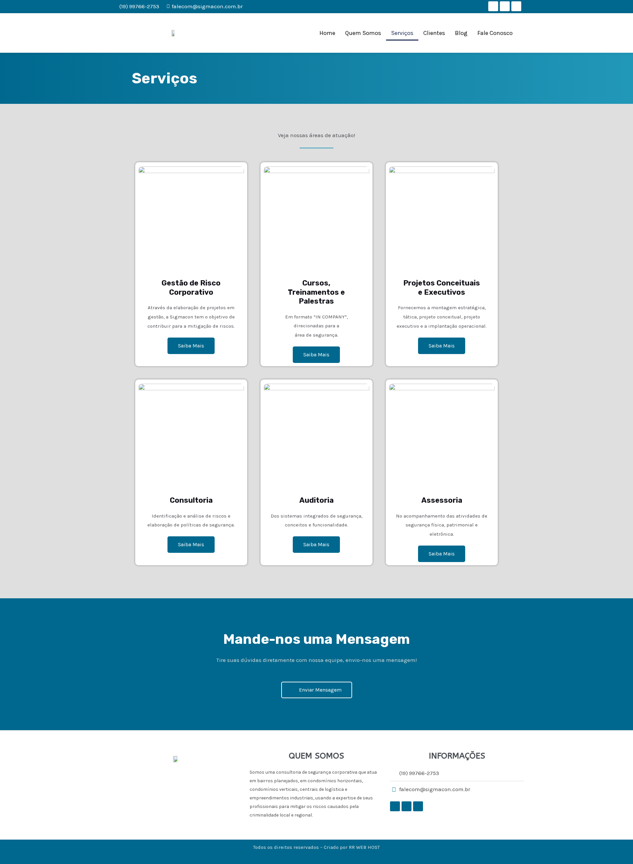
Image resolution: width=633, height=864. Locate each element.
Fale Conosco (495, 33)
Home (327, 33)
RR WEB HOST (364, 847)
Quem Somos (363, 33)
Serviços (402, 33)
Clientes (434, 33)
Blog (461, 33)
